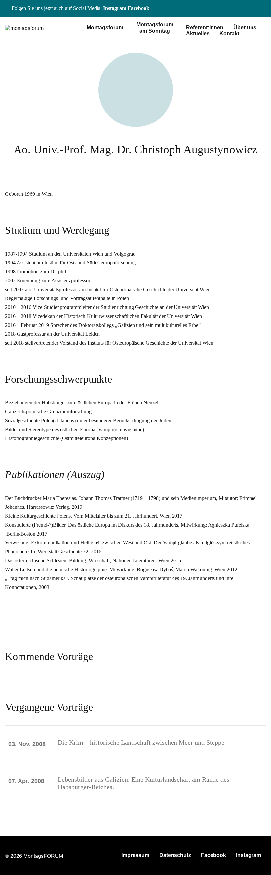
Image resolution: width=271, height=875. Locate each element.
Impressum (135, 855)
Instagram (114, 8)
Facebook (138, 8)
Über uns (244, 27)
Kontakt (229, 33)
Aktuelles (198, 33)
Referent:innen (204, 27)
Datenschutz (175, 855)
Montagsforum (105, 27)
